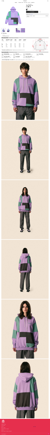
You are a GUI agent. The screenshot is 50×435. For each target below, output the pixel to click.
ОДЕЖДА (16, 2)
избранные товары (3, 424)
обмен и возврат (3, 427)
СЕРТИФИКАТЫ (32, 2)
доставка (2, 426)
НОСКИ (29, 2)
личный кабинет (3, 425)
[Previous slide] (2, 16)
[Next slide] (24, 16)
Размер (27, 8)
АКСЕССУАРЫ (25, 2)
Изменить (32, 14)
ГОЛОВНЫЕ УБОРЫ (20, 2)
